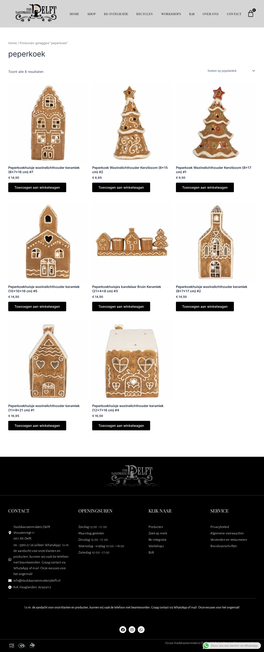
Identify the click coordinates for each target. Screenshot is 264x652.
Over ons (210, 14)
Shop (91, 14)
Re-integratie (116, 14)
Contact (234, 14)
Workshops (171, 14)
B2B (191, 14)
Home (74, 14)
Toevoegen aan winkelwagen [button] (37, 187)
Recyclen (144, 14)
